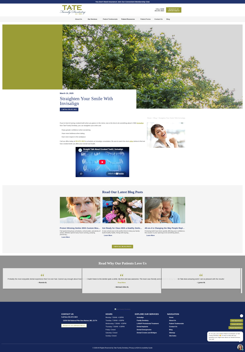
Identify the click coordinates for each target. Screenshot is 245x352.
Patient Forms (145, 19)
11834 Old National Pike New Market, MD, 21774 (80, 320)
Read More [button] (122, 282)
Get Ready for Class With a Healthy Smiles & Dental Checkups (122, 228)
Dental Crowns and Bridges (147, 333)
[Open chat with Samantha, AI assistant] (240, 347)
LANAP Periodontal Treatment (148, 323)
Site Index (172, 336)
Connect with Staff (237, 324)
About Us (78, 19)
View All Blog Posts (122, 246)
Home (149, 118)
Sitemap (172, 333)
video (131, 141)
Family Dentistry (143, 320)
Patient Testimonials (110, 19)
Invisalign (140, 123)
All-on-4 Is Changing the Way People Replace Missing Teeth (165, 228)
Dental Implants (142, 326)
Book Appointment (237, 320)
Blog (168, 19)
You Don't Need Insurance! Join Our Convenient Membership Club (122, 2)
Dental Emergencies (144, 329)
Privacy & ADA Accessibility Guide (140, 348)
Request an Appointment (174, 10)
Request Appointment (236, 327)
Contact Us (158, 19)
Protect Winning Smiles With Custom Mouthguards (80, 228)
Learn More (66, 237)
